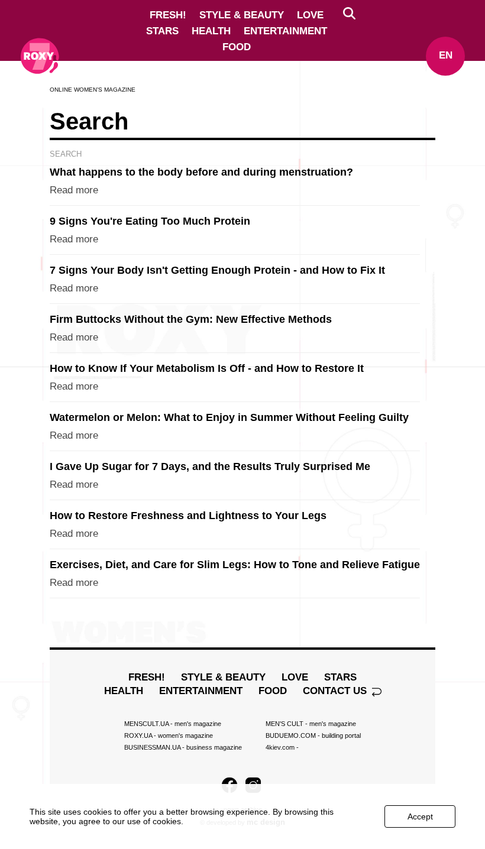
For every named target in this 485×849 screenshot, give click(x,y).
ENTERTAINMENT (285, 31)
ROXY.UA (168, 735)
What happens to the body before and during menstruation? (201, 172)
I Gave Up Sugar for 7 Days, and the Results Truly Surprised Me (210, 466)
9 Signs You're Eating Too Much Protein (150, 221)
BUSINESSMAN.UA (183, 747)
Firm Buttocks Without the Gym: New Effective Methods (191, 319)
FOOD (236, 47)
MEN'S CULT (311, 723)
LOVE (310, 15)
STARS (162, 31)
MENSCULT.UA (172, 723)
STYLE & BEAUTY (241, 15)
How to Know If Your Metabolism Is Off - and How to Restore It (207, 368)
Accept (420, 816)
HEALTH (211, 31)
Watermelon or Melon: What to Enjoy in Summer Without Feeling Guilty (229, 417)
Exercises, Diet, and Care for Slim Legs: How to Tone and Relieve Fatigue (235, 565)
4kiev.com (282, 747)
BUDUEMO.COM (313, 735)
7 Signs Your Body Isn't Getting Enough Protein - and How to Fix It (217, 270)
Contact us (336, 690)
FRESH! (168, 15)
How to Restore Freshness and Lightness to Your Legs (188, 515)
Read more (74, 190)
